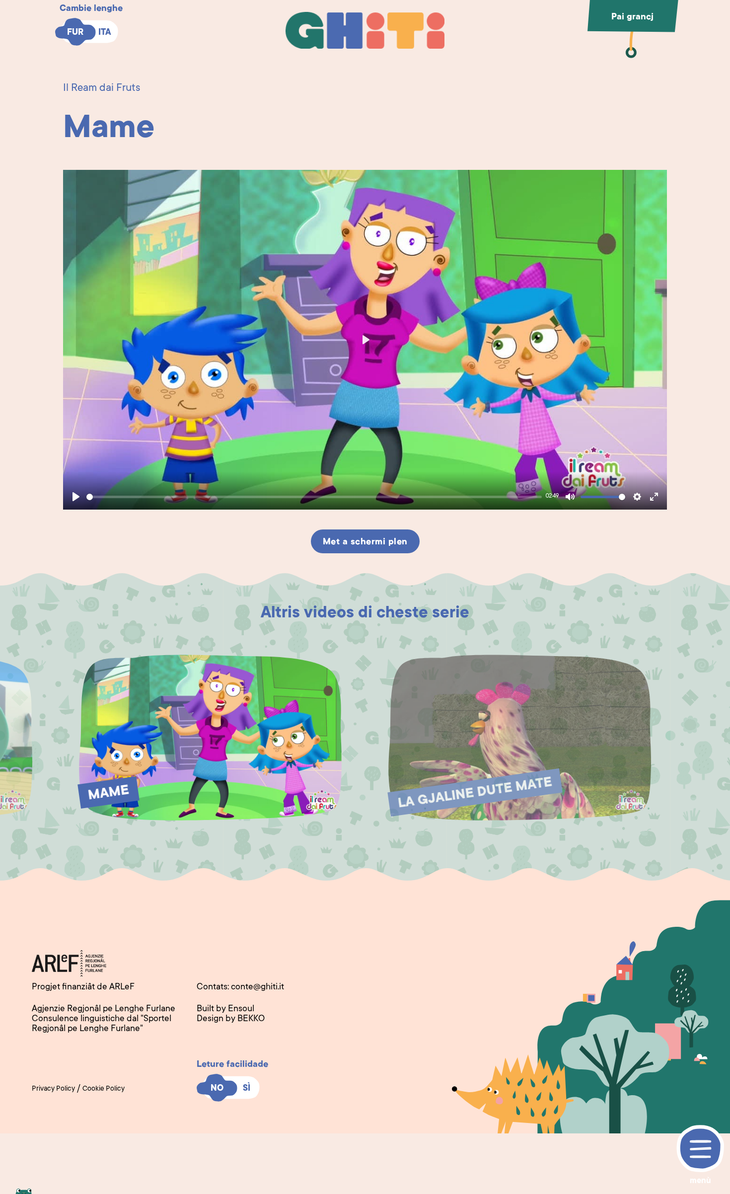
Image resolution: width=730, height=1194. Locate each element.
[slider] (314, 497)
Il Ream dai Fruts (101, 88)
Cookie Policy (103, 1089)
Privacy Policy (53, 1089)
